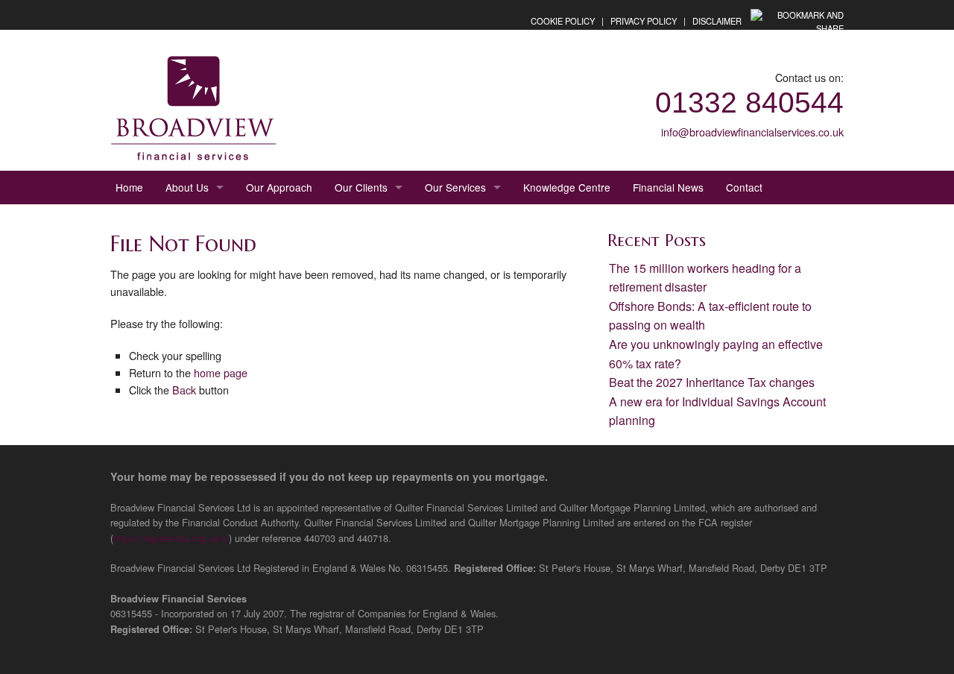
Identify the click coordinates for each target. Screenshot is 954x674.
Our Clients (361, 187)
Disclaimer (717, 21)
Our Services (455, 187)
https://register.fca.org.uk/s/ (171, 538)
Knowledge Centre (566, 187)
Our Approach (279, 187)
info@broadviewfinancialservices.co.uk (752, 131)
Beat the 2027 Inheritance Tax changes (712, 382)
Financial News (668, 187)
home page (220, 372)
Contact (744, 187)
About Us (187, 187)
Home (129, 187)
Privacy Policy (643, 21)
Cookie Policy (563, 21)
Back (184, 389)
